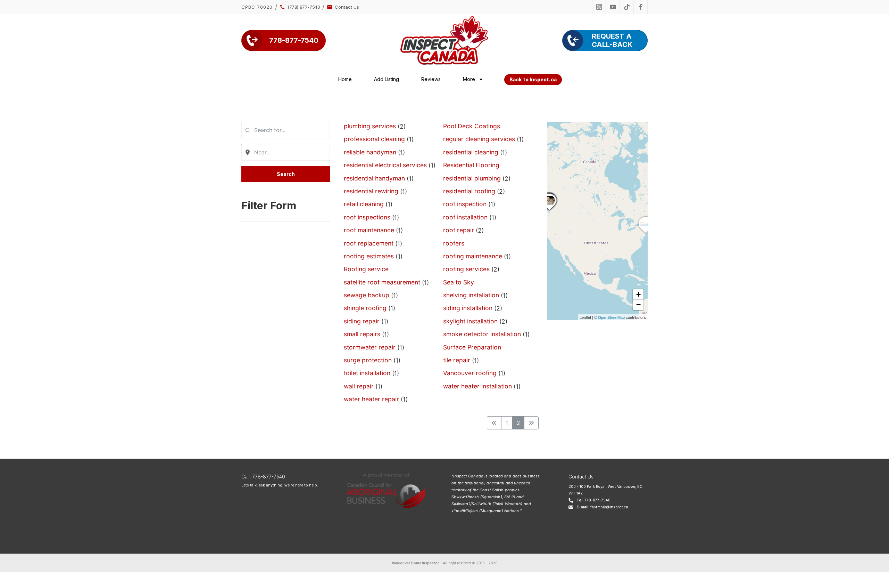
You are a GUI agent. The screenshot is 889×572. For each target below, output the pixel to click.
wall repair (359, 386)
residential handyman (374, 178)
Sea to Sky (458, 282)
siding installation (467, 308)
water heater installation (477, 386)
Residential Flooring (471, 165)
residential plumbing (472, 178)
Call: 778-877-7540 (263, 477)
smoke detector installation (482, 334)
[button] (549, 209)
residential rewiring (371, 191)
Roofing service (366, 269)
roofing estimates (369, 256)
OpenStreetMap (611, 317)
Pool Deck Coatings (471, 126)
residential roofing (469, 191)
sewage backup (366, 295)
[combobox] (285, 130)
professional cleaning (374, 139)
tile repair (456, 360)
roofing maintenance (472, 256)
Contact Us (580, 477)
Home (345, 79)
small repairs (362, 334)
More (469, 79)
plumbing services (370, 126)
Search (286, 174)
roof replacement (368, 243)
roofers (453, 243)
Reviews (431, 79)
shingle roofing (365, 308)
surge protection (368, 360)
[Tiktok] (627, 7)
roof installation (465, 217)
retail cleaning (364, 204)
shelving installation (471, 295)
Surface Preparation (472, 347)
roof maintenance (369, 230)
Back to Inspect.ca (533, 79)
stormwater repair (370, 347)
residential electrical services (385, 165)
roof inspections (367, 217)
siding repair (362, 321)
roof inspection (465, 204)
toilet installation (367, 373)
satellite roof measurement (382, 282)
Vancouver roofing (470, 373)
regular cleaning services (479, 139)
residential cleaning (470, 152)
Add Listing (386, 79)
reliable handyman (370, 152)
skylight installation (470, 321)
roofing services (466, 269)
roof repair (458, 230)
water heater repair (371, 399)
